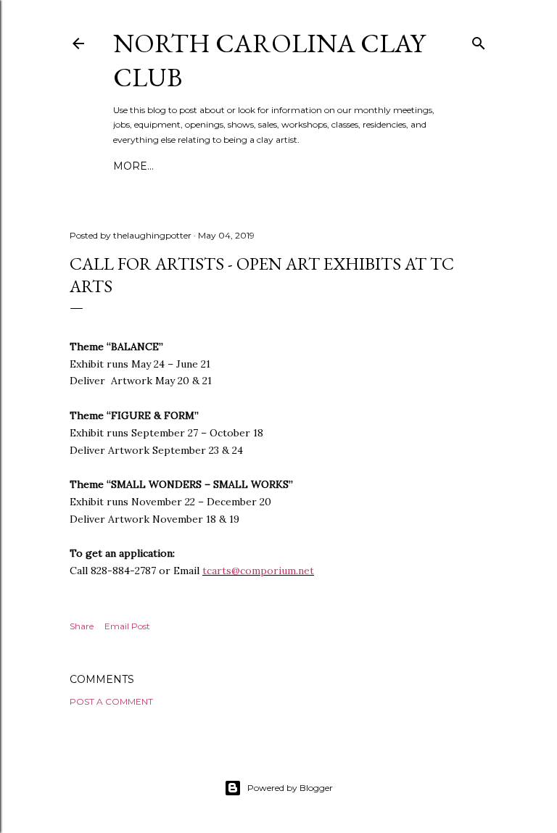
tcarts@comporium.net (258, 570)
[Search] (478, 40)
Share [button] (82, 626)
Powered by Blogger (290, 787)
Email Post (127, 626)
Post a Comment (111, 701)
